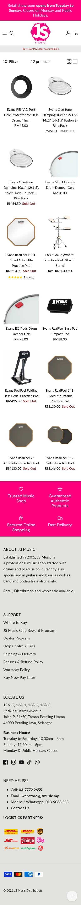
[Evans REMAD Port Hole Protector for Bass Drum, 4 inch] (21, 87)
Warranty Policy (16, 669)
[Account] (67, 33)
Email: (35, 795)
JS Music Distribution (28, 890)
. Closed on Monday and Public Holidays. (41, 10)
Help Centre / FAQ (19, 646)
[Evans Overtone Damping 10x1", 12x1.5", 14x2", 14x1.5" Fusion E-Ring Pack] (60, 87)
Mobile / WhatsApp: (40, 801)
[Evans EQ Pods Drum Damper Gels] (21, 306)
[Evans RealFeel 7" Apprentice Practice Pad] (21, 435)
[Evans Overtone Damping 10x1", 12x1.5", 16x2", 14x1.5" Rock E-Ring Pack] (21, 159)
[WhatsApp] (37, 762)
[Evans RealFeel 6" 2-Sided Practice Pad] (60, 435)
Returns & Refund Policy (23, 661)
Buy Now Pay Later (19, 677)
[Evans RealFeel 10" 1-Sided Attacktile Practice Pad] (21, 232)
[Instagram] (13, 762)
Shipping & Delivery (19, 654)
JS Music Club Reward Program (29, 630)
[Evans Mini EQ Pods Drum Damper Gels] (60, 159)
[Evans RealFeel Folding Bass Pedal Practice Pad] (21, 368)
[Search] (13, 33)
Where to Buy (15, 622)
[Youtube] (21, 762)
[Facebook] (5, 762)
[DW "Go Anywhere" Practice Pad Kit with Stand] (60, 232)
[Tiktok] (29, 762)
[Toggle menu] (4, 33)
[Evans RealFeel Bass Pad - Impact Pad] (60, 306)
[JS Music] (40, 33)
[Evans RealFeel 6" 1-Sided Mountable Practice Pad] (60, 368)
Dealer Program (16, 638)
